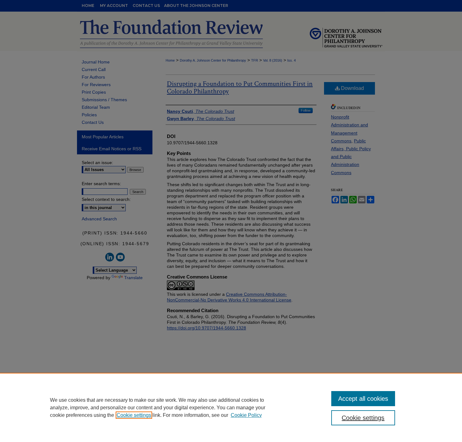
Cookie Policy (246, 415)
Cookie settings (134, 415)
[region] (231, 407)
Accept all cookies (363, 398)
